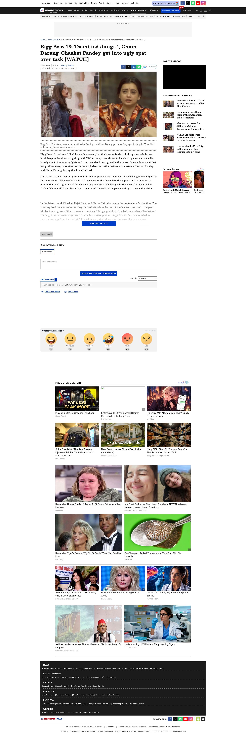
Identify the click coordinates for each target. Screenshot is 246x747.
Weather (45, 713)
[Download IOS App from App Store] (203, 719)
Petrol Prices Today (145, 16)
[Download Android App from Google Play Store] (198, 719)
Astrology (90, 695)
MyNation (135, 3)
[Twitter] (188, 3)
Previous (199, 16)
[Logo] (52, 10)
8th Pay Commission (102, 704)
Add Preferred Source (164, 3)
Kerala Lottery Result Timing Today (170, 16)
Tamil (101, 3)
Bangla (109, 3)
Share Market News (64, 704)
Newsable (57, 3)
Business (103, 10)
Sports (125, 10)
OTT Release (66, 677)
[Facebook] (183, 3)
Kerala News (123, 668)
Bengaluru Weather (91, 713)
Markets (115, 10)
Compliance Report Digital (159, 727)
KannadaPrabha (82, 3)
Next (203, 16)
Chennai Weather (74, 713)
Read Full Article (99, 224)
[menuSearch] (210, 11)
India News (84, 668)
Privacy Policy (99, 727)
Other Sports (98, 686)
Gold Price (79, 704)
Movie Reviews (89, 677)
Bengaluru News (156, 668)
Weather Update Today (124, 16)
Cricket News (60, 686)
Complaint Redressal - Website (132, 727)
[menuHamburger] (205, 11)
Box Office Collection (106, 677)
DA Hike (88, 704)
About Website (72, 727)
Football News (73, 686)
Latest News (73, 10)
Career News (100, 695)
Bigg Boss (77, 677)
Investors (176, 727)
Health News (78, 695)
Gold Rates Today (104, 16)
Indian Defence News (139, 668)
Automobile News (136, 704)
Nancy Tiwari (67, 65)
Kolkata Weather (87, 16)
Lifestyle (153, 10)
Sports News (47, 686)
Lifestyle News (48, 695)
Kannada (68, 3)
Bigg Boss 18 (47, 234)
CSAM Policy (112, 727)
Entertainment (138, 10)
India (84, 10)
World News (95, 668)
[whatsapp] (193, 3)
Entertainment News (50, 677)
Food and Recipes (64, 695)
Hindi (117, 3)
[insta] (203, 3)
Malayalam (46, 3)
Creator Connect (170, 11)
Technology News (119, 704)
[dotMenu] (197, 10)
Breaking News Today (51, 668)
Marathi (125, 3)
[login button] (202, 11)
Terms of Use (86, 727)
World (93, 10)
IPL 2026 (187, 10)
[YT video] (198, 3)
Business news (48, 704)
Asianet (51, 718)
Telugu (94, 3)
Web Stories (113, 695)
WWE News (86, 686)
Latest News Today (70, 668)
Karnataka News (109, 668)
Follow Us (152, 67)
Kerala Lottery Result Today (65, 16)
